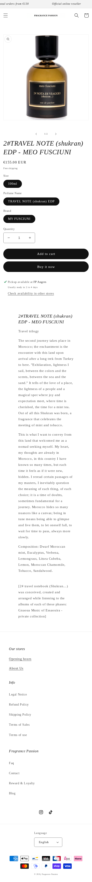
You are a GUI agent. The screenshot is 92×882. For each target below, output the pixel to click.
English (44, 842)
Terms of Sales (19, 724)
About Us (16, 668)
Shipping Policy (20, 714)
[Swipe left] (36, 134)
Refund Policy (19, 704)
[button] (5, 15)
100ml (12, 183)
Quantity (9, 229)
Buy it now (46, 267)
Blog (12, 793)
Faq (11, 763)
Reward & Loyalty (22, 783)
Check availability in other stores (31, 293)
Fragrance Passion (50, 874)
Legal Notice (18, 694)
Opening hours (20, 659)
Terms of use (18, 735)
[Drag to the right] (56, 134)
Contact (14, 773)
